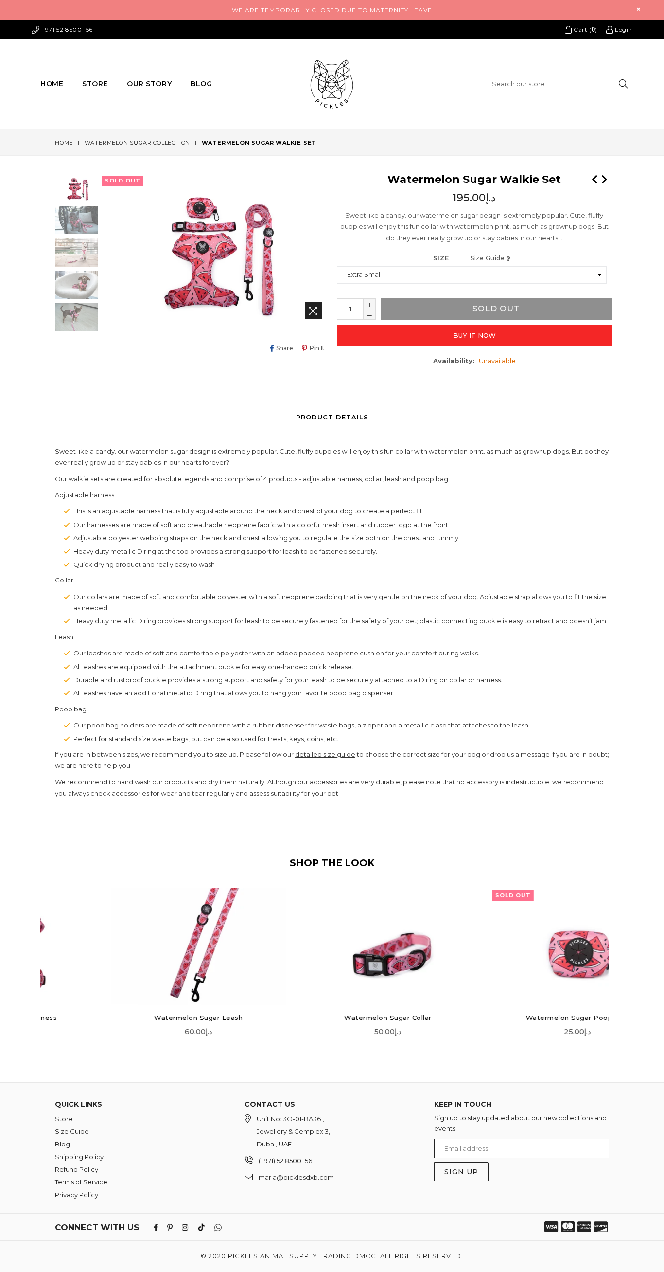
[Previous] (594, 178)
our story (149, 83)
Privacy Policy (76, 1195)
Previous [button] (45, 954)
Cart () (584, 29)
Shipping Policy (79, 1157)
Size (470, 258)
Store (95, 83)
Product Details (332, 417)
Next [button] (619, 954)
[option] (69, 221)
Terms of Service (81, 1182)
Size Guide (489, 258)
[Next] (604, 178)
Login (622, 29)
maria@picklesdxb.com (296, 1177)
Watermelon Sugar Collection (138, 142)
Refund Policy (76, 1169)
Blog (201, 83)
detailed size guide (325, 754)
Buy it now (474, 335)
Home (51, 83)
